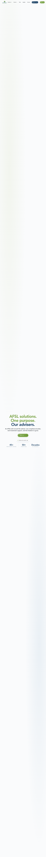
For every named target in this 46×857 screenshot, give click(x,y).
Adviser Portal (34, 2)
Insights (24, 2)
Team (20, 2)
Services (9, 2)
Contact (28, 2)
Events (15, 2)
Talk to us (42, 2)
